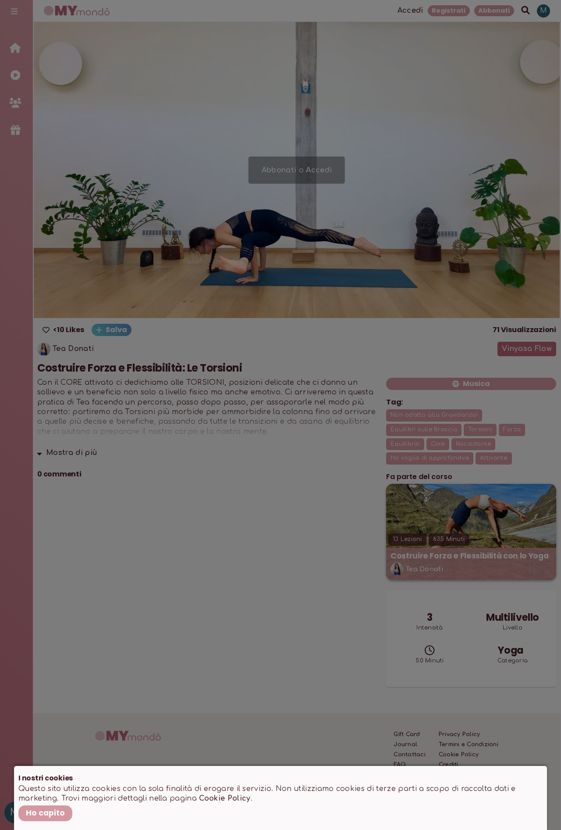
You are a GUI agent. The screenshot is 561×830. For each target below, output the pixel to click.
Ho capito (45, 813)
